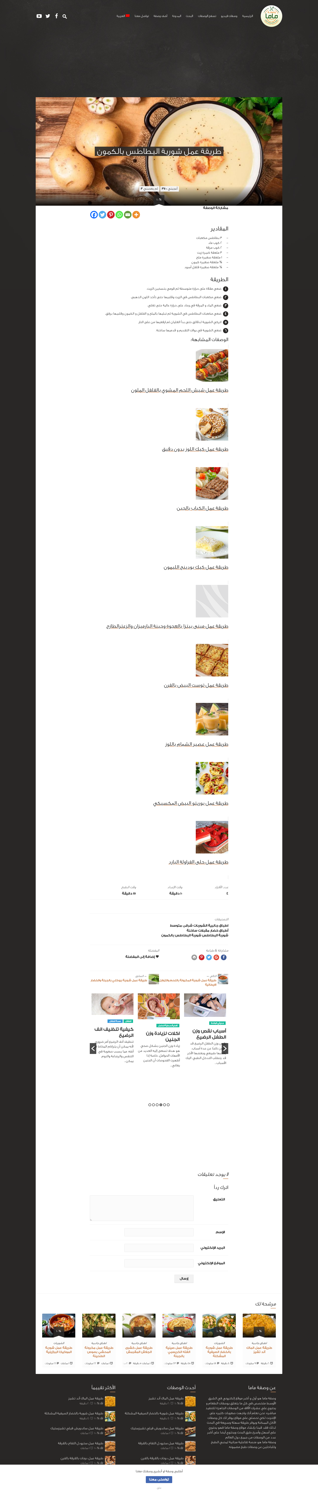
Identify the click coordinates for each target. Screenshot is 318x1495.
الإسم (220, 1232)
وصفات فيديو (229, 16)
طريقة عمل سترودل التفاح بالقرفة (80, 1443)
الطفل (175, 1021)
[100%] (259, 1335)
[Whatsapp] (119, 214)
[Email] (128, 214)
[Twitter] (102, 214)
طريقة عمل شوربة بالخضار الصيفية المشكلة (219, 1352)
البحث (189, 16)
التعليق (219, 1199)
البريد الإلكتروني (213, 1248)
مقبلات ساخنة (198, 930)
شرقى (188, 925)
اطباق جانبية (218, 925)
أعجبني (169, 188)
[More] (136, 214)
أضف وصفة (160, 16)
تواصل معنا (142, 16)
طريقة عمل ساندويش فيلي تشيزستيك (76, 1428)
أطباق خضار (219, 930)
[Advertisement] (159, 64)
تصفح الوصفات (207, 16)
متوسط (176, 925)
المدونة (176, 16)
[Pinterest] (111, 214)
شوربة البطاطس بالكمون (181, 935)
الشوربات (200, 925)
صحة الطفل (161, 1021)
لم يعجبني (149, 188)
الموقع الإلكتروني (211, 1263)
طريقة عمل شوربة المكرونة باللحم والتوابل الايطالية (187, 980)
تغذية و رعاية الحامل (214, 1025)
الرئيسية (247, 16)
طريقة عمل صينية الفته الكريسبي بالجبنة (179, 1352)
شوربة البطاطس (215, 935)
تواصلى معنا (159, 1479)
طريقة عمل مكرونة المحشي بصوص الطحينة (99, 1352)
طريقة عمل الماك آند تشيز (85, 1398)
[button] (93, 1048)
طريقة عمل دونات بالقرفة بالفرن (82, 1458)
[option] (205, 1032)
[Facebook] (94, 214)
